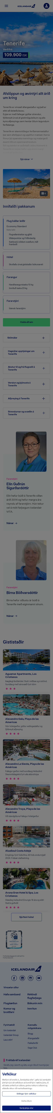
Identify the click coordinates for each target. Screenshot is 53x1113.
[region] (26, 1091)
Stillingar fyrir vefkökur (26, 1094)
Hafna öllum (26, 1101)
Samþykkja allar (26, 1108)
